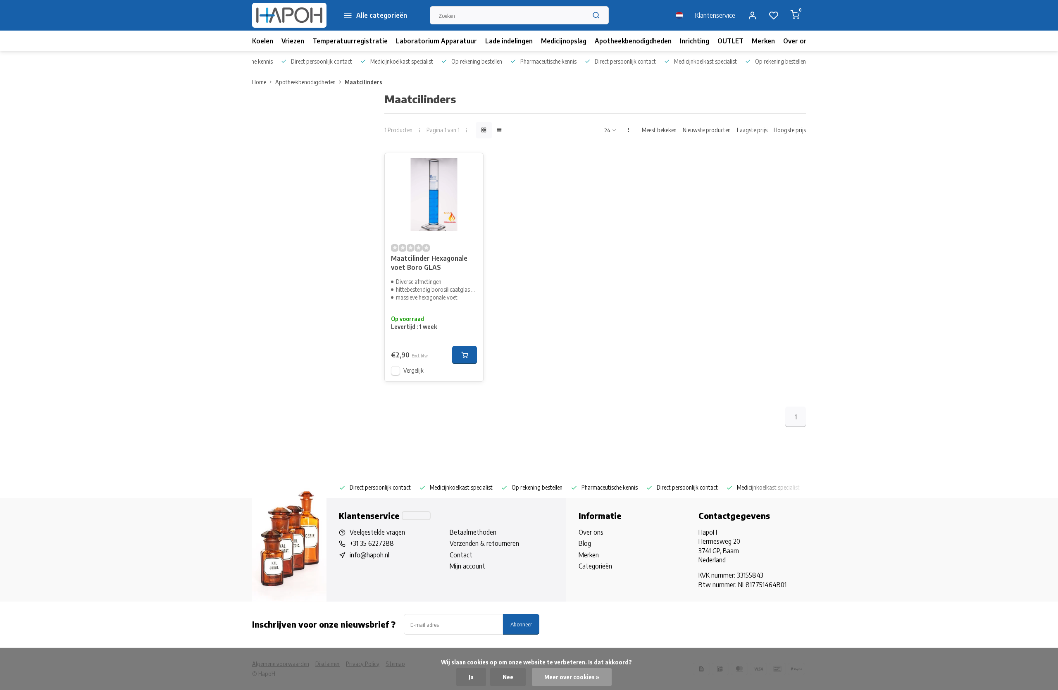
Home (259, 82)
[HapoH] (289, 15)
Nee (508, 676)
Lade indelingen (509, 41)
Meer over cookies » (571, 676)
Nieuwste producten (707, 129)
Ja (471, 676)
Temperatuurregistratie (350, 41)
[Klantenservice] (416, 515)
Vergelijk (413, 370)
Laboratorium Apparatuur (436, 41)
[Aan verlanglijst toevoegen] (470, 165)
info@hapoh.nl (369, 555)
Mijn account (467, 566)
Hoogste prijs (790, 129)
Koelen (262, 41)
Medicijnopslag (563, 41)
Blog (585, 543)
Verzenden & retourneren (484, 543)
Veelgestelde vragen (377, 532)
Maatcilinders (363, 82)
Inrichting (694, 41)
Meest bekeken (659, 129)
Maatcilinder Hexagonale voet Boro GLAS (429, 262)
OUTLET (730, 41)
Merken (763, 41)
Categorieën (595, 566)
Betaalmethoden (473, 532)
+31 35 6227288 (372, 543)
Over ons (797, 41)
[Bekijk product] (464, 355)
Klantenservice (715, 15)
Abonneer (521, 624)
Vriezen (292, 41)
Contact (461, 555)
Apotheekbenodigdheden (633, 41)
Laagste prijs (752, 129)
